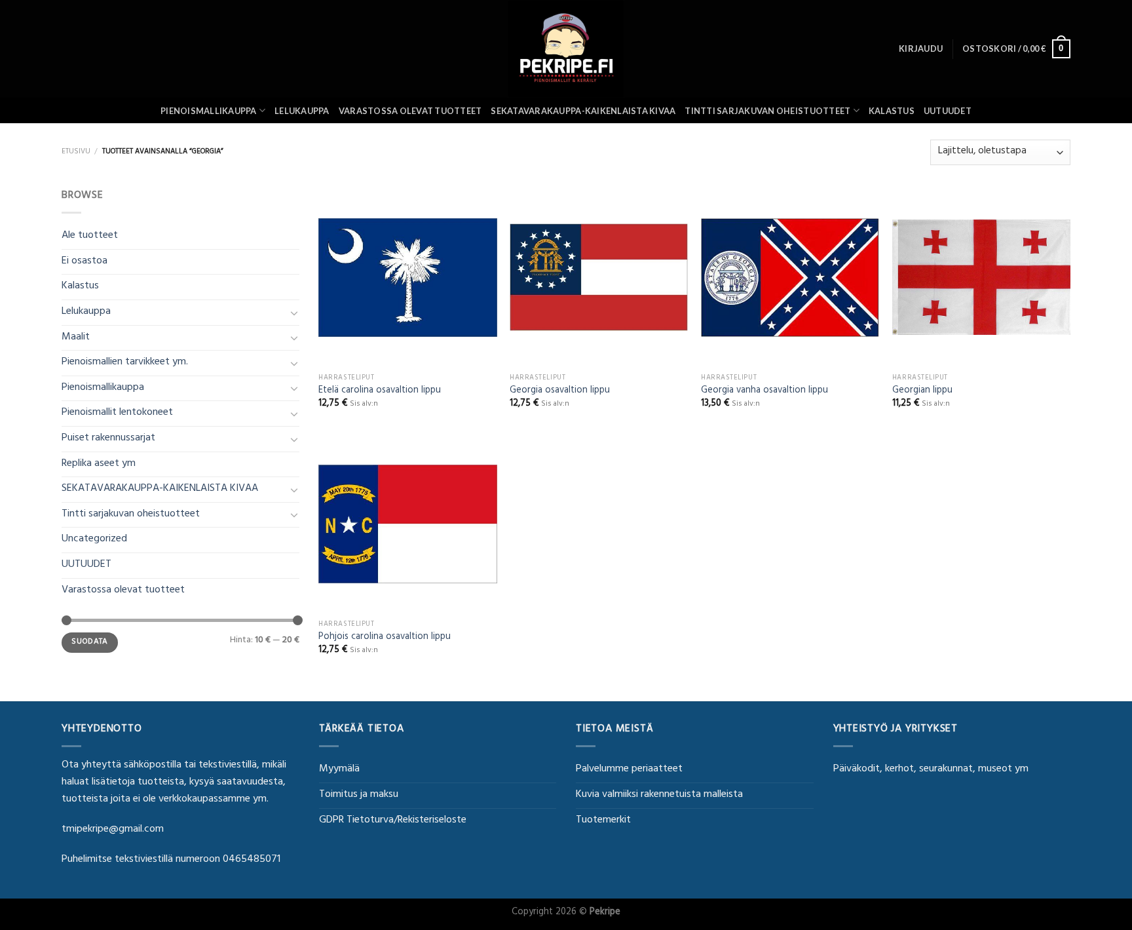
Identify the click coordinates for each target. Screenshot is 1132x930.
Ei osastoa (84, 261)
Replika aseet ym (99, 464)
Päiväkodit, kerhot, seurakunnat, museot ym (930, 769)
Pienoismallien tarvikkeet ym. (125, 362)
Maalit (76, 337)
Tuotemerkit (603, 820)
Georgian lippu (922, 391)
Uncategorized (94, 539)
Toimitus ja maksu (358, 795)
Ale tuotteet (90, 236)
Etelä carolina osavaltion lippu (379, 391)
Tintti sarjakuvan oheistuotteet (767, 111)
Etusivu (76, 152)
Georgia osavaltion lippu (560, 391)
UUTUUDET (948, 111)
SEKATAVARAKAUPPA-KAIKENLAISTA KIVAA (583, 111)
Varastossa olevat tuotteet (410, 111)
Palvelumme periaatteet (629, 769)
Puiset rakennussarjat (108, 438)
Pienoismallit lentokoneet (117, 413)
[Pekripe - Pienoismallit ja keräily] (566, 49)
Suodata (89, 642)
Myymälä (339, 769)
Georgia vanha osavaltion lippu (764, 391)
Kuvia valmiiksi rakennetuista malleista (659, 795)
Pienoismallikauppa (208, 111)
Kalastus (892, 111)
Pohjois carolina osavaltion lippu (384, 638)
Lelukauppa (302, 111)
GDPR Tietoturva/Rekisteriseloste (392, 820)
